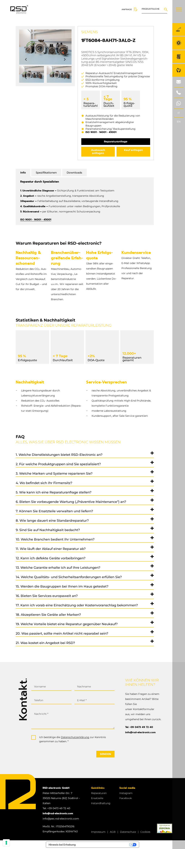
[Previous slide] (26, 59)
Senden (105, 754)
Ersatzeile (97, 798)
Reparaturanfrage (115, 141)
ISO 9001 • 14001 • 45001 (100, 132)
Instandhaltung (100, 803)
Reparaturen (99, 793)
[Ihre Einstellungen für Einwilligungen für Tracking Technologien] (6, 842)
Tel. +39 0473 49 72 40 (139, 727)
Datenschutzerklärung (75, 737)
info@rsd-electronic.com (140, 732)
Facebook (125, 798)
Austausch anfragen (98, 151)
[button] (31, 74)
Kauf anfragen (133, 150)
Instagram (125, 793)
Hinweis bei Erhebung (62, 844)
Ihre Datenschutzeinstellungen (104, 844)
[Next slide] (64, 59)
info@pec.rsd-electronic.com (61, 818)
